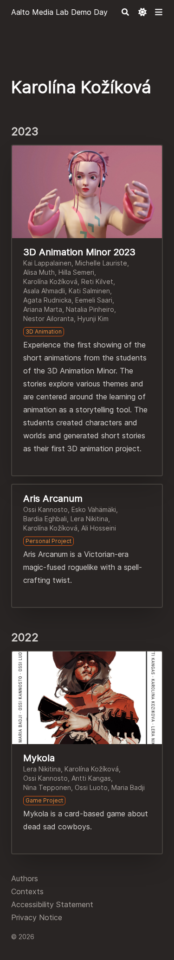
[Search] (125, 12)
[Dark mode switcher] (142, 12)
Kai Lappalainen (47, 263)
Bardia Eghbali (45, 519)
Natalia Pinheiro (90, 309)
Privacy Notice (36, 917)
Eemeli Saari (93, 300)
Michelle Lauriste (101, 263)
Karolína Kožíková (50, 281)
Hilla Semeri (76, 272)
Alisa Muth (39, 272)
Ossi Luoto (91, 787)
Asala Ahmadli (44, 291)
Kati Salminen (89, 291)
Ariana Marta (42, 309)
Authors (24, 878)
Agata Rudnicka (47, 300)
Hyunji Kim (93, 318)
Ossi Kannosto (45, 509)
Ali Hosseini (98, 528)
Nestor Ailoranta (48, 318)
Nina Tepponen (47, 787)
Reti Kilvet (97, 281)
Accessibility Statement (52, 904)
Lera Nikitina (89, 519)
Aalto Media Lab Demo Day (59, 12)
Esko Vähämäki (93, 509)
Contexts (27, 891)
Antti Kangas (91, 778)
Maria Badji (128, 787)
